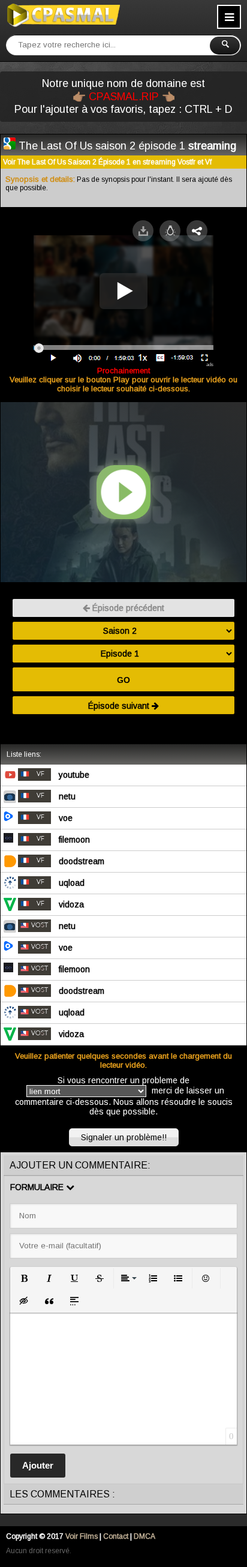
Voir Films (81, 1536)
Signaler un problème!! (124, 1137)
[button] (24, 1278)
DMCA (144, 1536)
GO (123, 680)
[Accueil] (63, 15)
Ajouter (37, 1465)
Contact (115, 1536)
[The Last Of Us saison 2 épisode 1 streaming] (10, 144)
